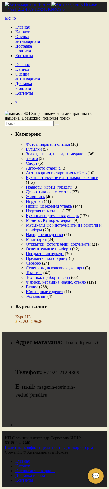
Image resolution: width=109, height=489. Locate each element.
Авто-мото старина (43, 168)
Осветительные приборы (48, 249)
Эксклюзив (36, 296)
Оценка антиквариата (27, 39)
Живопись (35, 196)
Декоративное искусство (48, 192)
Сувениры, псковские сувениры (55, 268)
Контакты (24, 55)
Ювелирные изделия (44, 291)
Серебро (33, 263)
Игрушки (34, 201)
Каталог (22, 32)
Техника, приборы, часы (48, 277)
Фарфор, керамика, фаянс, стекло (56, 282)
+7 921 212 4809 (19, 9)
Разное (32, 287)
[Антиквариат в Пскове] (51, 4)
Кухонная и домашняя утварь (52, 215)
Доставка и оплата (23, 48)
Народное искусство (44, 234)
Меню (10, 18)
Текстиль (34, 272)
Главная (22, 27)
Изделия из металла (43, 211)
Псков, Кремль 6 (50, 9)
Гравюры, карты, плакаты (49, 187)
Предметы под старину (47, 258)
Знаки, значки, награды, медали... (56, 154)
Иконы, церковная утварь (49, 206)
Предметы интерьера (45, 253)
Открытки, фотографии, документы (58, 244)
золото (32, 158)
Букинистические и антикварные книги (62, 177)
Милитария (36, 239)
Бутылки (34, 149)
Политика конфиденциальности (34, 447)
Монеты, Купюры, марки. (49, 220)
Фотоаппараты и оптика (48, 144)
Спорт (31, 163)
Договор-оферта (78, 447)
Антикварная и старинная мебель (56, 173)
